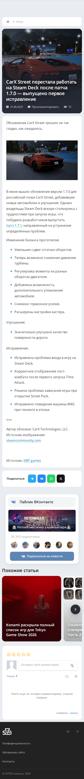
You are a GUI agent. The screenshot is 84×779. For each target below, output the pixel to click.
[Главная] (8, 21)
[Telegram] (32, 479)
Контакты (8, 761)
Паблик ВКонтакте (36, 501)
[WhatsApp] (51, 479)
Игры (19, 21)
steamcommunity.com (23, 440)
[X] (61, 479)
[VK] (42, 479)
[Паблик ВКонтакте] (15, 502)
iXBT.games (32, 460)
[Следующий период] (75, 609)
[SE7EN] (6, 731)
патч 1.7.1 (14, 225)
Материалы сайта (13, 752)
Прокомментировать (45, 107)
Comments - (67, 713)
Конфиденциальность (16, 743)
